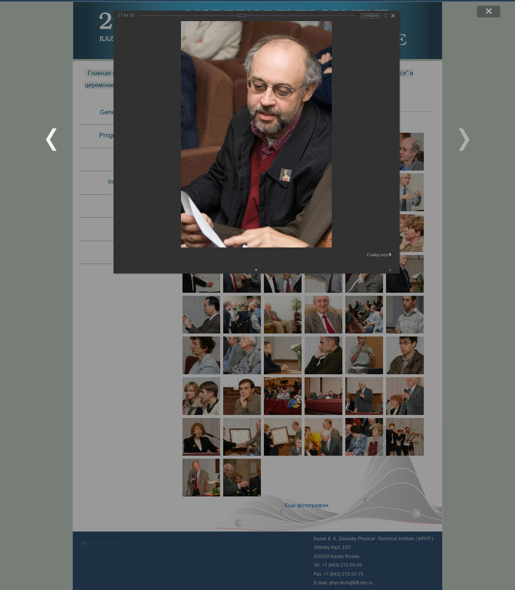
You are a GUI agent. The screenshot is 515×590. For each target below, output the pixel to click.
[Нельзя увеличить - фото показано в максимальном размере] (385, 15)
